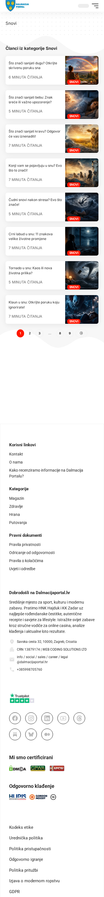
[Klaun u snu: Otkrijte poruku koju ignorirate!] (81, 309)
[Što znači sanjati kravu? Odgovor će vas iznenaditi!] (81, 138)
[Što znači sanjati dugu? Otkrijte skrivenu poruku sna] (81, 70)
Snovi (73, 82)
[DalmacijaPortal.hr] (17, 6)
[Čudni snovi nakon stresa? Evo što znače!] (81, 207)
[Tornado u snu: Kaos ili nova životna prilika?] (81, 275)
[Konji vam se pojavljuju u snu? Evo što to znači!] (81, 172)
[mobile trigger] (93, 6)
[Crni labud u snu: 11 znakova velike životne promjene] (81, 241)
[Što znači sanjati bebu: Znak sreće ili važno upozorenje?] (81, 104)
